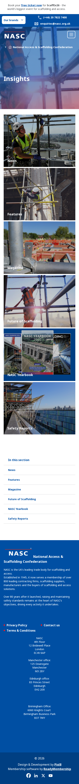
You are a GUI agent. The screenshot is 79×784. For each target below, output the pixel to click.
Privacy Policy (17, 625)
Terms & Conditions (21, 630)
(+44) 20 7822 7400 (54, 17)
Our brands (11, 20)
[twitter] (43, 775)
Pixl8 (57, 765)
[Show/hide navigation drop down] (71, 34)
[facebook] (28, 775)
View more (39, 141)
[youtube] (50, 775)
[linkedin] (36, 775)
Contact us (52, 625)
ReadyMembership (57, 769)
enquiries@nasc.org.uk (55, 23)
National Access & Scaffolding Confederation (43, 47)
